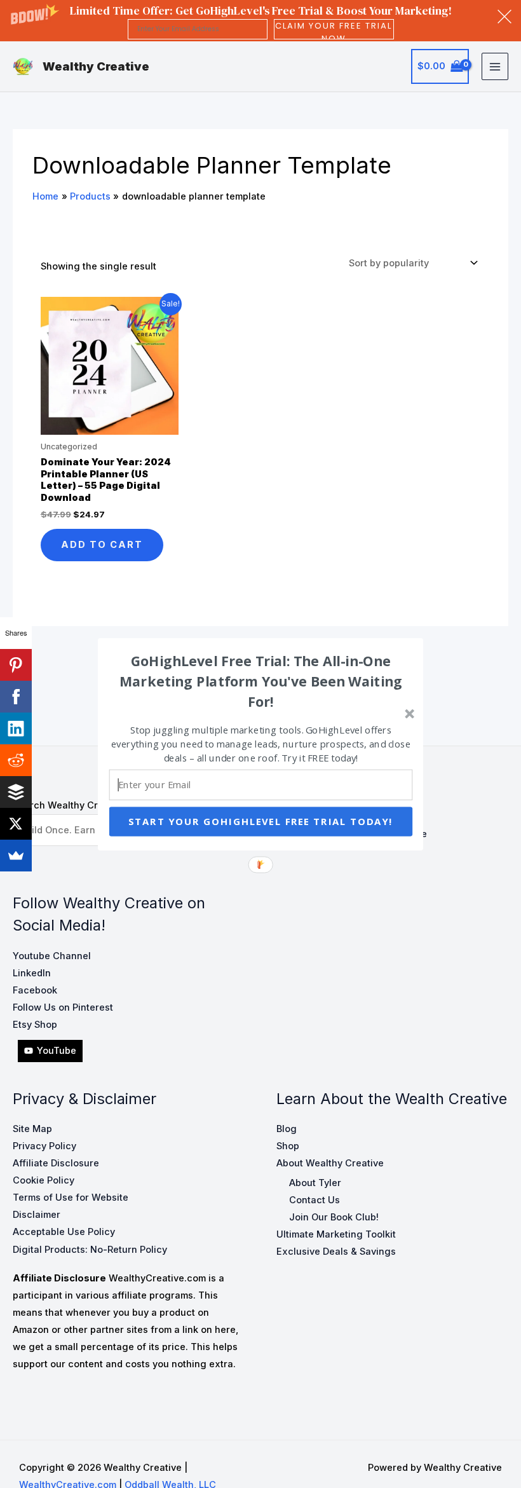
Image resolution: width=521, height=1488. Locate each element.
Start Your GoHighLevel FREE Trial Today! (260, 821)
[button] (261, 680)
